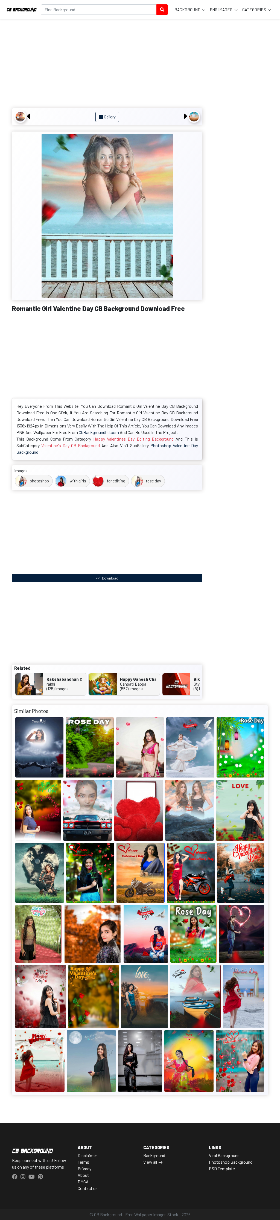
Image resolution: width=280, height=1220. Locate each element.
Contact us (88, 1188)
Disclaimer (87, 1155)
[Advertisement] (107, 64)
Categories (254, 9)
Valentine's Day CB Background (70, 445)
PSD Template (222, 1168)
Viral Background (224, 1155)
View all (150, 1161)
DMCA (83, 1181)
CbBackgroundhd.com (99, 432)
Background (187, 9)
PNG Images (221, 9)
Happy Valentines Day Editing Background (133, 438)
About (83, 1175)
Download (109, 578)
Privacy (84, 1168)
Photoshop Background (230, 1161)
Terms (83, 1161)
